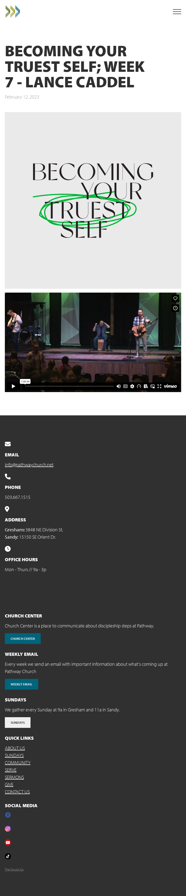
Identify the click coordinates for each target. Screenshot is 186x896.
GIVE (9, 784)
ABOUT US (15, 748)
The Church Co (14, 869)
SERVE (10, 770)
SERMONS (14, 777)
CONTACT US (17, 792)
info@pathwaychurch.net (29, 464)
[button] (177, 12)
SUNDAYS (14, 755)
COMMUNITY (18, 762)
